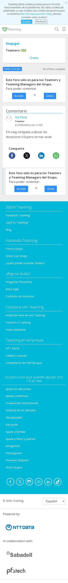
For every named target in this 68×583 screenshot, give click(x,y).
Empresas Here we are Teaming (25, 315)
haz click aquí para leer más (36, 13)
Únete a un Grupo (16, 256)
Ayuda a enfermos (17, 396)
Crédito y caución (16, 355)
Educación (12, 424)
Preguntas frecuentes (19, 282)
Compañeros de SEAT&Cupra (24, 363)
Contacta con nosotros (20, 296)
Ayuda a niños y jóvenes (20, 439)
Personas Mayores (17, 460)
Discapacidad (14, 417)
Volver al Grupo (12, 68)
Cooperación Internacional (22, 403)
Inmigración (13, 446)
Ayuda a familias (16, 432)
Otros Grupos (14, 467)
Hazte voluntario (16, 329)
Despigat (13, 43)
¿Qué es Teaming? (17, 222)
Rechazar (41, 21)
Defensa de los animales (21, 410)
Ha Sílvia (21, 117)
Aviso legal (12, 289)
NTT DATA (12, 348)
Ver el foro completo (54, 69)
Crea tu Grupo (14, 249)
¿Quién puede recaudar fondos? (25, 263)
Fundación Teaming (18, 215)
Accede (19, 96)
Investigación (14, 453)
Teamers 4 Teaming (18, 322)
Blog (8, 229)
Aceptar (26, 21)
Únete (34, 58)
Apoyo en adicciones (18, 389)
